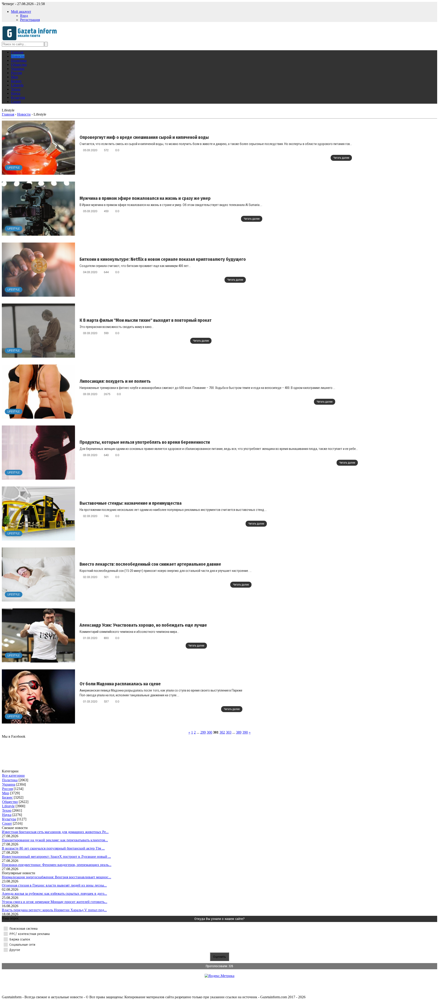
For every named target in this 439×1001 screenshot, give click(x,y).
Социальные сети (22, 945)
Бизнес (7, 797)
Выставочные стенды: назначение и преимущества (131, 503)
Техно (6, 810)
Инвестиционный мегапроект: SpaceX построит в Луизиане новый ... (56, 856)
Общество (10, 802)
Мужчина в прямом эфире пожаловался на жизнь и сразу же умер (145, 198)
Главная (8, 114)
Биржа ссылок (19, 939)
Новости (24, 114)
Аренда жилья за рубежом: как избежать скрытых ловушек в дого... (54, 893)
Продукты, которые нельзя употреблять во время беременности (145, 442)
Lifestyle (14, 167)
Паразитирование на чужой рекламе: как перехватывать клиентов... (55, 840)
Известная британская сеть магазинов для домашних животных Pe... (55, 832)
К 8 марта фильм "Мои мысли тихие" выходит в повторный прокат (145, 320)
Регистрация (30, 20)
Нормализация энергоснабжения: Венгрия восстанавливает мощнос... (56, 877)
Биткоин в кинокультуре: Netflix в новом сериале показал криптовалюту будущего (163, 259)
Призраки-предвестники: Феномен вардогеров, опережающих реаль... (56, 865)
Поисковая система (23, 929)
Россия (7, 789)
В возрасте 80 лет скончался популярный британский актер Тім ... (53, 848)
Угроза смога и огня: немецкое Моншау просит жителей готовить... (54, 902)
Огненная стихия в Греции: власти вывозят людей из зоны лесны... (54, 885)
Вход (24, 16)
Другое (14, 950)
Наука (6, 815)
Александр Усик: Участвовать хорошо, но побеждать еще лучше (143, 625)
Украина (8, 784)
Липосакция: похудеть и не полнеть (115, 381)
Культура (9, 819)
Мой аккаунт (21, 11)
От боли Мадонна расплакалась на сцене (120, 684)
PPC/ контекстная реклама (29, 934)
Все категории (13, 775)
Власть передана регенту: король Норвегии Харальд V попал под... (54, 910)
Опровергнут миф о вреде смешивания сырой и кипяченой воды (144, 137)
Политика (10, 780)
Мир (5, 793)
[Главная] (31, 40)
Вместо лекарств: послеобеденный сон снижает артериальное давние (150, 564)
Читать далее (341, 157)
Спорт (7, 823)
